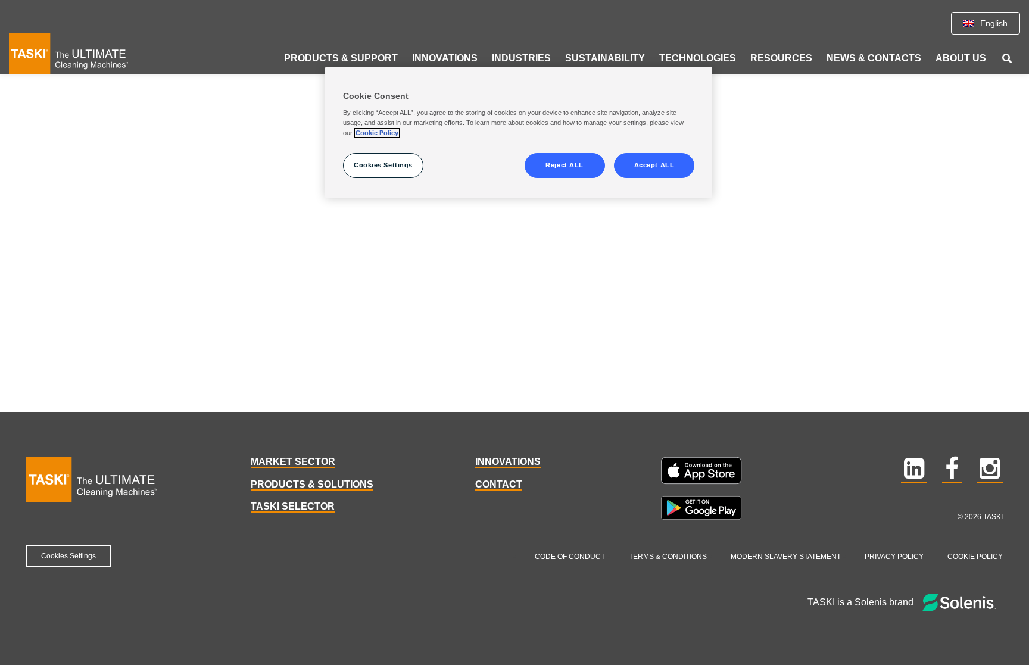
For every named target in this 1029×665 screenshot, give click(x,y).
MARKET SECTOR (293, 462)
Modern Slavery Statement (786, 556)
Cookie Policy (975, 556)
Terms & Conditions (668, 556)
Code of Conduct (570, 556)
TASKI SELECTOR (293, 506)
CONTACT (498, 484)
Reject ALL (564, 164)
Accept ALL (654, 164)
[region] (518, 133)
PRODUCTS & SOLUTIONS (312, 484)
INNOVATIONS (508, 462)
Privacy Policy (894, 556)
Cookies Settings (68, 556)
